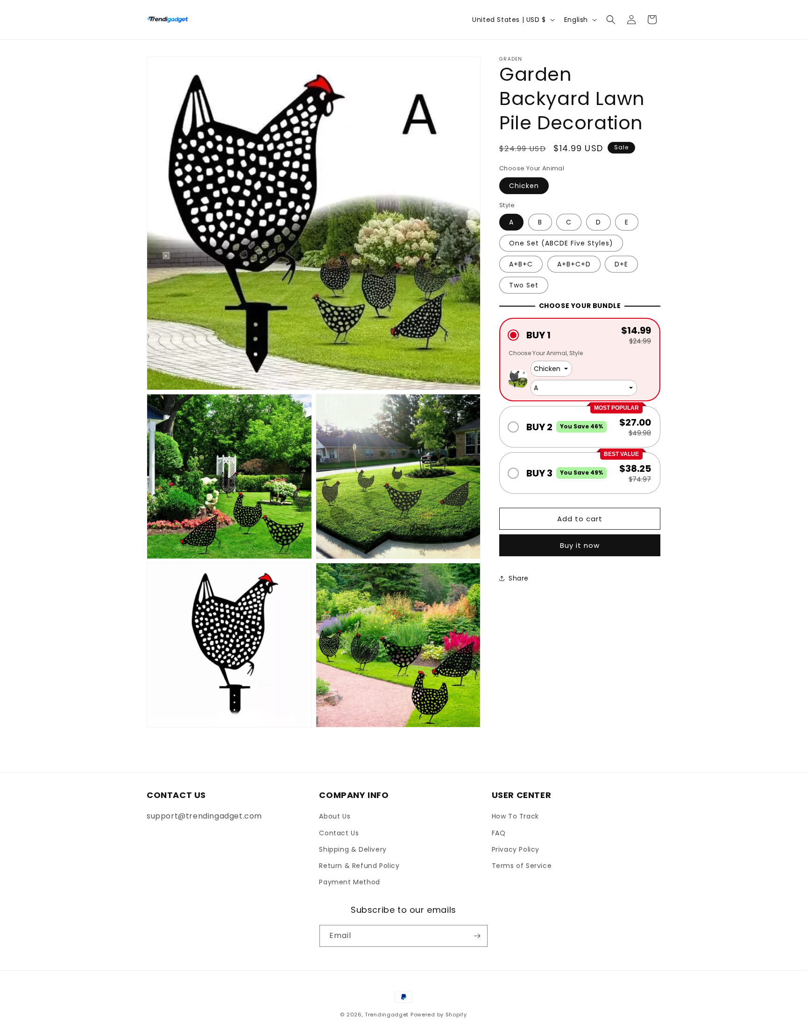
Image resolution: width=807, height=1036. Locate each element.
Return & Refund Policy (359, 865)
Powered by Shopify (439, 1014)
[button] (611, 19)
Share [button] (519, 578)
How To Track (515, 816)
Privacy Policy (515, 849)
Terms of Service (522, 865)
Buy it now (580, 545)
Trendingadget (387, 1014)
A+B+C (521, 264)
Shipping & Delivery (352, 849)
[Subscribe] (477, 936)
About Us (334, 816)
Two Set (523, 285)
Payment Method (349, 882)
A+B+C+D (574, 264)
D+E (621, 264)
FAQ (499, 833)
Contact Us (339, 833)
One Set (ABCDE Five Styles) (561, 243)
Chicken (524, 185)
